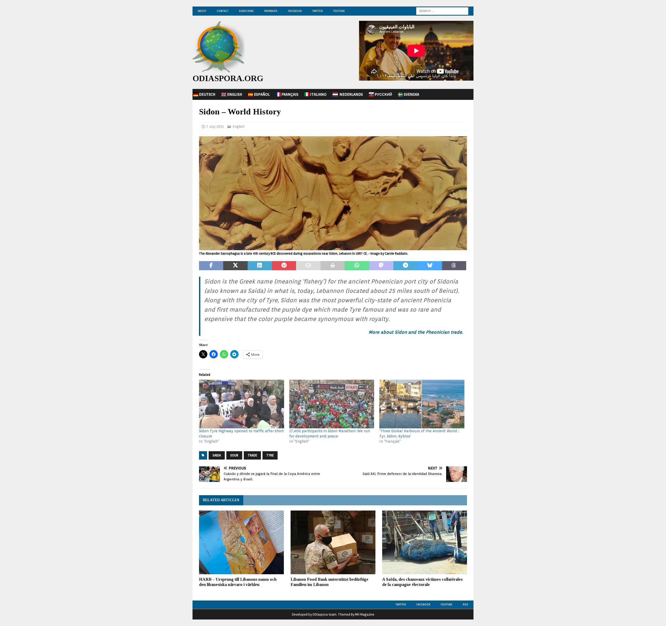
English (234, 94)
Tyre (270, 455)
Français (289, 94)
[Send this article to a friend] (308, 265)
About (202, 11)
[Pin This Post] (284, 265)
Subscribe (246, 11)
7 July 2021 (215, 126)
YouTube (339, 11)
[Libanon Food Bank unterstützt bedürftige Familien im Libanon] (333, 542)
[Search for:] (442, 11)
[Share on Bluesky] (430, 265)
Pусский (383, 94)
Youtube (446, 604)
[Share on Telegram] (405, 265)
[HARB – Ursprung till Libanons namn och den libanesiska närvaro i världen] (241, 542)
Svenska (411, 94)
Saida (217, 455)
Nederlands (351, 94)
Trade (252, 455)
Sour (234, 455)
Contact (222, 11)
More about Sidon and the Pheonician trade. (416, 332)
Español (262, 94)
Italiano (318, 94)
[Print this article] (333, 265)
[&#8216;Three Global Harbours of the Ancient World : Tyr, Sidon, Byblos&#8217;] (421, 404)
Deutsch (207, 94)
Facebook (295, 11)
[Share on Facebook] (211, 265)
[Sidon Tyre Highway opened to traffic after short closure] (241, 404)
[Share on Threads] (454, 265)
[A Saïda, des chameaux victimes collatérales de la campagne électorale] (424, 542)
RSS (465, 604)
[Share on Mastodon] (381, 265)
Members (271, 11)
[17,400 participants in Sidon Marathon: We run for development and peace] (331, 404)
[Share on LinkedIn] (260, 265)
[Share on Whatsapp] (357, 265)
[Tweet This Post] (235, 265)
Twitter (317, 11)
